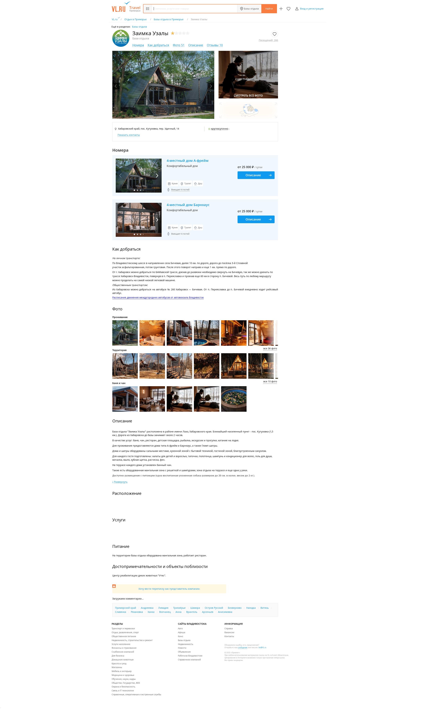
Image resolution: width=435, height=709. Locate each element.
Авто (180, 628)
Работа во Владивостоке (190, 655)
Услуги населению (121, 644)
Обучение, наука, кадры (124, 679)
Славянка (121, 611)
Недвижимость (185, 644)
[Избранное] (288, 8)
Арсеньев (208, 611)
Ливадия (163, 607)
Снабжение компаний (123, 651)
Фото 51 (179, 45)
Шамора (195, 607)
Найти (269, 8)
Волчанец (165, 611)
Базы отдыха (251, 8)
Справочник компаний (189, 659)
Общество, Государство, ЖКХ (126, 682)
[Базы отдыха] (134, 9)
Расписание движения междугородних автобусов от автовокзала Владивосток (158, 297)
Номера (138, 45)
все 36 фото (270, 348)
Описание (195, 45)
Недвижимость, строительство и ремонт (132, 640)
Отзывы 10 (215, 45)
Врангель (192, 611)
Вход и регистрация (312, 8)
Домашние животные (123, 659)
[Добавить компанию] (281, 8)
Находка (251, 607)
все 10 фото (270, 381)
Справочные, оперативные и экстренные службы (136, 694)
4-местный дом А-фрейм (187, 161)
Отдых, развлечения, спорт (125, 632)
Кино (180, 636)
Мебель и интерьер (122, 671)
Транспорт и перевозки (123, 628)
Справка (228, 628)
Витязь (264, 607)
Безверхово (235, 607)
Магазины (117, 667)
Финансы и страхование (124, 647)
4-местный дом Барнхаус (188, 205)
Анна (179, 611)
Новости (182, 647)
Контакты (229, 636)
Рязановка (137, 611)
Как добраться (158, 45)
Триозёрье (179, 607)
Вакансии (229, 632)
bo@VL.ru (262, 647)
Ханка (151, 611)
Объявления (184, 651)
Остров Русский (214, 607)
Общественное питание (124, 636)
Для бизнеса (118, 655)
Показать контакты (129, 134)
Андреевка (147, 607)
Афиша (181, 632)
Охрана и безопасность (123, 686)
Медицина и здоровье (123, 675)
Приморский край (126, 607)
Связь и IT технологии (123, 690)
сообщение (242, 647)
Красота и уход (119, 663)
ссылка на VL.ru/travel (267, 655)
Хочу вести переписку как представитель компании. (169, 588)
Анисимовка (225, 611)
